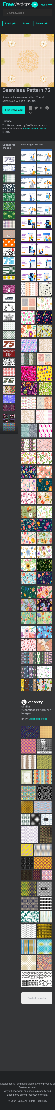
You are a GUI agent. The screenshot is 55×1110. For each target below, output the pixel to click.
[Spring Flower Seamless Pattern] (28, 472)
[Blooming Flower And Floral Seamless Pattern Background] (28, 525)
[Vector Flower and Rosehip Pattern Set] (28, 445)
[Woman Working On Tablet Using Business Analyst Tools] (28, 182)
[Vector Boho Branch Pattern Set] (44, 403)
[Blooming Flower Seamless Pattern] (28, 592)
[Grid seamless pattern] (45, 289)
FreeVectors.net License (34, 128)
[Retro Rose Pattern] (45, 345)
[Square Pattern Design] (46, 916)
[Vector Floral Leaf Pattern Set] (28, 403)
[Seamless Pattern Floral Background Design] (28, 331)
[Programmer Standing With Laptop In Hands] (44, 168)
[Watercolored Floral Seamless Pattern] (44, 303)
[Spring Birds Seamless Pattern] (44, 685)
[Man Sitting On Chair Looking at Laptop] (28, 155)
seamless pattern (39, 719)
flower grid (42, 23)
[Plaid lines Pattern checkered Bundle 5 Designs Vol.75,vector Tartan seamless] (9, 224)
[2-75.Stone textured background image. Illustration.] (9, 362)
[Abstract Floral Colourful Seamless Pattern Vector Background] (28, 632)
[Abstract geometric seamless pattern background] (46, 819)
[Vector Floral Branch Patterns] (28, 658)
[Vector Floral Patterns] (44, 658)
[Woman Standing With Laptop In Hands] (44, 208)
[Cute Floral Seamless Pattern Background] (29, 388)
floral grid (10, 23)
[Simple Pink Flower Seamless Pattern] (45, 430)
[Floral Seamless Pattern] (44, 458)
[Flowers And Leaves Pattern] (45, 388)
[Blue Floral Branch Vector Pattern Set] (29, 430)
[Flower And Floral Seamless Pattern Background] (28, 578)
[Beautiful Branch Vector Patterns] (28, 359)
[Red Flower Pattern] (28, 373)
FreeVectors (20, 4)
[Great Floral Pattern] (28, 458)
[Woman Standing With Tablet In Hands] (44, 195)
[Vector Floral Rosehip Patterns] (44, 359)
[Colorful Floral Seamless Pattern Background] (44, 578)
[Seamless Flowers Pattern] (28, 317)
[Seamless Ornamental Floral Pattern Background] (44, 946)
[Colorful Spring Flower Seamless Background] (28, 485)
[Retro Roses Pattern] (28, 416)
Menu (44, 4)
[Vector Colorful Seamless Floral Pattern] (29, 345)
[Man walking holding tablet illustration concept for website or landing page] (28, 262)
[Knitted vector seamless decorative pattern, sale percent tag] (9, 353)
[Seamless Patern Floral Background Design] (28, 538)
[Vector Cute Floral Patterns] (29, 289)
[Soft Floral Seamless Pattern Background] (28, 618)
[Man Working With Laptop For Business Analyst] (44, 155)
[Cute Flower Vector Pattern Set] (44, 416)
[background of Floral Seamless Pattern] (44, 498)
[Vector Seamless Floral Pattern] (44, 445)
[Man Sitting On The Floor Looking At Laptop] (28, 168)
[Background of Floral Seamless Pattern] (44, 317)
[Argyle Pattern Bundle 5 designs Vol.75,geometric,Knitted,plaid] (9, 390)
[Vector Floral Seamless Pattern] (44, 331)
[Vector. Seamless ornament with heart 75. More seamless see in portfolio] (9, 399)
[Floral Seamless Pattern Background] (28, 605)
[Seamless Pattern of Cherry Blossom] (28, 645)
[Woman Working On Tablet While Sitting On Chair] (44, 182)
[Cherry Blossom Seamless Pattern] (28, 498)
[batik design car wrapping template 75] (9, 298)
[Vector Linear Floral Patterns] (28, 303)
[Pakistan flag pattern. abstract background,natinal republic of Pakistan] (9, 215)
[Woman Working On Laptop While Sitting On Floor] (28, 195)
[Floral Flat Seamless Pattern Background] (44, 592)
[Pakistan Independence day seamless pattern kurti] (9, 178)
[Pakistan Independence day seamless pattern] (9, 326)
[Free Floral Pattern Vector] (28, 685)
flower (26, 23)
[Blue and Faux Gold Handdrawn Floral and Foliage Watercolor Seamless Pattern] (28, 552)
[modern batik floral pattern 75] (9, 289)
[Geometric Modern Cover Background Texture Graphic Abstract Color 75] (9, 427)
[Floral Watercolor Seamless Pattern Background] (44, 538)
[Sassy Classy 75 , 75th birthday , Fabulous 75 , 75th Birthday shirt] (9, 252)
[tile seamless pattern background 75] (9, 234)
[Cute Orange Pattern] (44, 373)
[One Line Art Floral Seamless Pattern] (44, 645)
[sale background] (9, 418)
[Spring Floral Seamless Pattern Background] (44, 485)
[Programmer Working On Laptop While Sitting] (28, 208)
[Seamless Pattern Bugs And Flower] (44, 632)
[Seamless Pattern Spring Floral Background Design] (44, 472)
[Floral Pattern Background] (28, 512)
